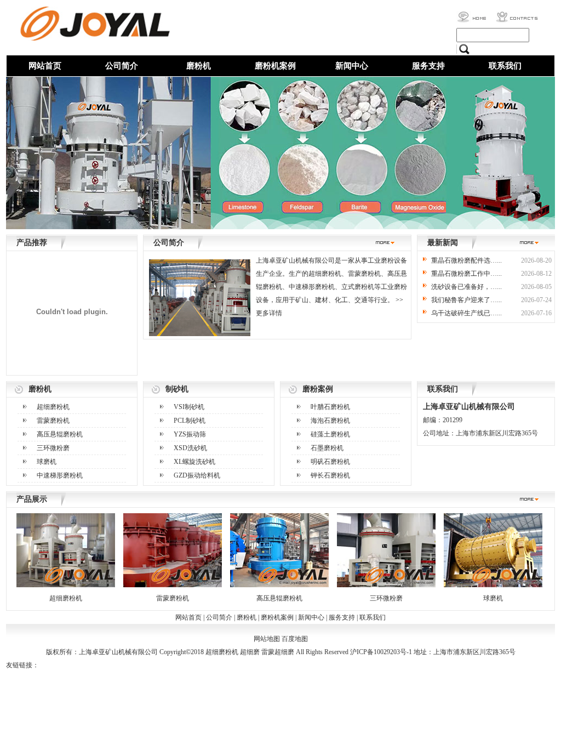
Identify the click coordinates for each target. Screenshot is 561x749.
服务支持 (428, 65)
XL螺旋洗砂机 (194, 462)
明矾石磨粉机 (330, 462)
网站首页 (44, 65)
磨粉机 (198, 65)
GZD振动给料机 (197, 475)
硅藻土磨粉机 (330, 434)
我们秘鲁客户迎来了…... (466, 300)
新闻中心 (351, 65)
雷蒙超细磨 (277, 652)
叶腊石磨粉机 (330, 407)
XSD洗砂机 (190, 448)
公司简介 (121, 65)
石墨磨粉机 (327, 448)
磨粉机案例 (275, 65)
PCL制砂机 (189, 420)
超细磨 (250, 652)
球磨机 (46, 462)
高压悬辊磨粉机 (60, 434)
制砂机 (176, 389)
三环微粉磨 (53, 448)
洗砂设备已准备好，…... (466, 287)
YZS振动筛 (190, 434)
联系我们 (505, 65)
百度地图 (295, 639)
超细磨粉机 (53, 407)
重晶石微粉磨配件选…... (466, 260)
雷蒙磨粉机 (53, 420)
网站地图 (267, 639)
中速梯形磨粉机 (60, 475)
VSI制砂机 (189, 407)
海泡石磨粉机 (330, 420)
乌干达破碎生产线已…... (466, 313)
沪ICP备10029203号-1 (381, 652)
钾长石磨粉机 (330, 475)
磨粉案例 (317, 389)
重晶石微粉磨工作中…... (466, 273)
